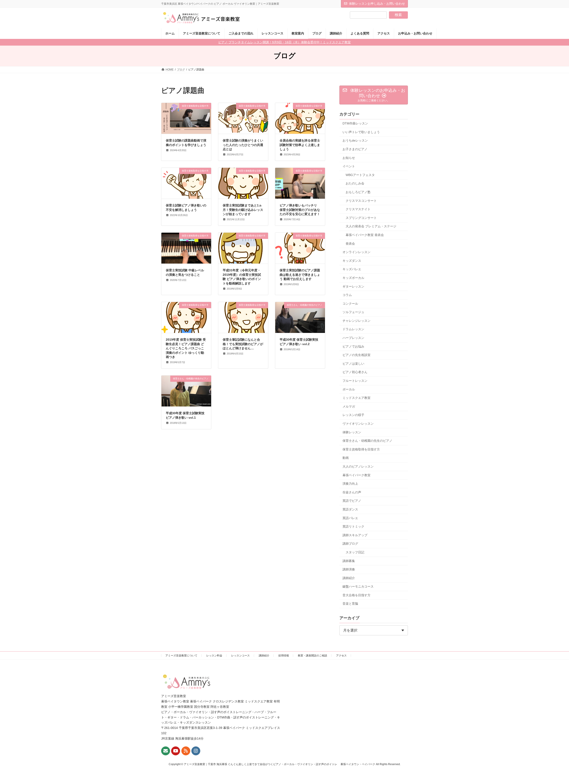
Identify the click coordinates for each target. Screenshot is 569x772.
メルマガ (349, 406)
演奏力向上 (350, 483)
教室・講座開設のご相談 (312, 655)
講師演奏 (349, 569)
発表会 (350, 243)
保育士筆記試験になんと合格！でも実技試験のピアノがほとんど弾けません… (243, 344)
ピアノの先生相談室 (357, 355)
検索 (398, 15)
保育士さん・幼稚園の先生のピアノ (367, 440)
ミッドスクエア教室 (357, 398)
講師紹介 (349, 578)
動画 (346, 458)
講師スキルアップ (355, 535)
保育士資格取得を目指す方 (361, 449)
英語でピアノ (352, 501)
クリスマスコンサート (361, 200)
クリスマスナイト (358, 209)
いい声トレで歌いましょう (361, 132)
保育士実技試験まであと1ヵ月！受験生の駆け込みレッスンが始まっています (243, 210)
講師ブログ (350, 543)
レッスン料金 (214, 655)
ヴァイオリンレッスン (358, 423)
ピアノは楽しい (353, 363)
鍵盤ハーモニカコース (358, 586)
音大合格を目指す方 (357, 595)
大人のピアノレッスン (358, 466)
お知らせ (349, 158)
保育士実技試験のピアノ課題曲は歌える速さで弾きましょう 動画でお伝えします (300, 274)
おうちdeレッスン (355, 140)
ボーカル (349, 389)
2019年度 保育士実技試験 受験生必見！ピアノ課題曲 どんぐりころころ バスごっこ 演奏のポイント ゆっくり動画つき (186, 348)
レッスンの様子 (353, 415)
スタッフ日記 (355, 552)
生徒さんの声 (352, 492)
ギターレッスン (353, 286)
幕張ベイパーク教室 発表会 (365, 235)
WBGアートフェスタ (360, 175)
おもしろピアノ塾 (358, 192)
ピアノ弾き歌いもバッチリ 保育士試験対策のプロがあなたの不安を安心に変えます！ (300, 210)
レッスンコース (240, 655)
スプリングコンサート (361, 218)
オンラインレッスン (357, 252)
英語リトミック (353, 526)
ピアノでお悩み (353, 346)
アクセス (341, 655)
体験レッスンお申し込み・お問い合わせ (377, 3)
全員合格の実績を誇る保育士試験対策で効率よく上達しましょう (300, 145)
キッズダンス (352, 260)
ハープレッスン (353, 338)
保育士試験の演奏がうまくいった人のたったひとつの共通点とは (243, 145)
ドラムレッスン (353, 329)
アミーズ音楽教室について (181, 655)
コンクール (350, 303)
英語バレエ (350, 518)
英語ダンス (350, 509)
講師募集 (349, 561)
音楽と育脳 (350, 604)
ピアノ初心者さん (355, 372)
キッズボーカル (353, 278)
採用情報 (283, 655)
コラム (347, 295)
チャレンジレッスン (357, 320)
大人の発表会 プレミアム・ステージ (371, 226)
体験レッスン (352, 432)
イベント (349, 166)
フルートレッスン (355, 380)
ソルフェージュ (353, 312)
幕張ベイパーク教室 (357, 475)
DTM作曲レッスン (355, 123)
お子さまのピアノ (355, 149)
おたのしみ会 (355, 183)
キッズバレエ (352, 269)
